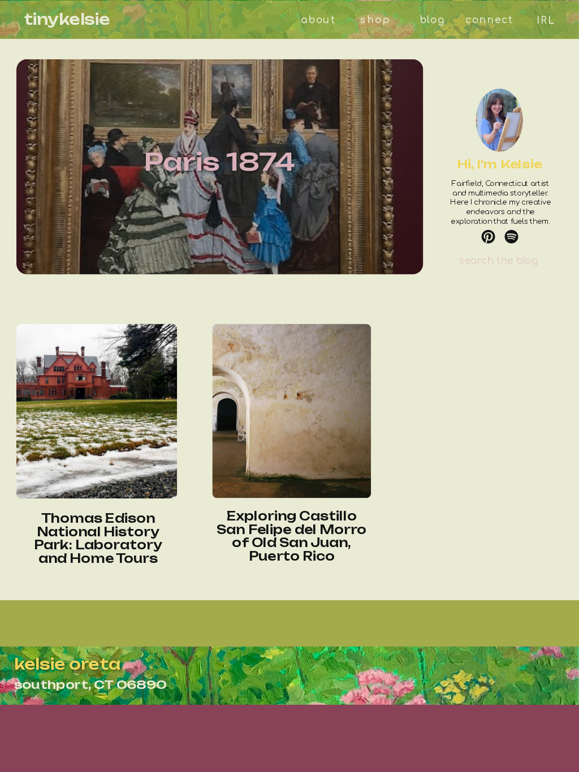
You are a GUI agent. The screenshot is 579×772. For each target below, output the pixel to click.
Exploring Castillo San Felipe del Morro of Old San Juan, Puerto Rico (291, 536)
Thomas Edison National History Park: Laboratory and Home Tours (98, 538)
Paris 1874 (219, 161)
